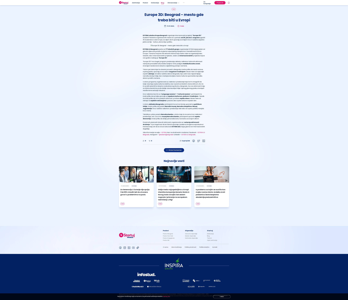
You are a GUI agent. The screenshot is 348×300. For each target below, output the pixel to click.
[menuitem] (137, 3)
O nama (165, 247)
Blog (162, 3)
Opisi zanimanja (212, 240)
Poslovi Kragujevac (169, 238)
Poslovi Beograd (168, 234)
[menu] (168, 3)
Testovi (209, 238)
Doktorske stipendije (191, 238)
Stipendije (189, 231)
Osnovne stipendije (191, 234)
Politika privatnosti (190, 247)
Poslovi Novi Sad (168, 236)
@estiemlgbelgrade (166, 135)
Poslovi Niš (166, 240)
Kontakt (214, 247)
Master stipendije (190, 236)
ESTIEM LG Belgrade (188, 135)
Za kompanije (207, 3)
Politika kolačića (204, 247)
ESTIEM (163, 132)
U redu (222, 296)
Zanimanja (136, 3)
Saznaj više (166, 296)
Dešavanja (210, 234)
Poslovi (145, 3)
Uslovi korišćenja (176, 247)
